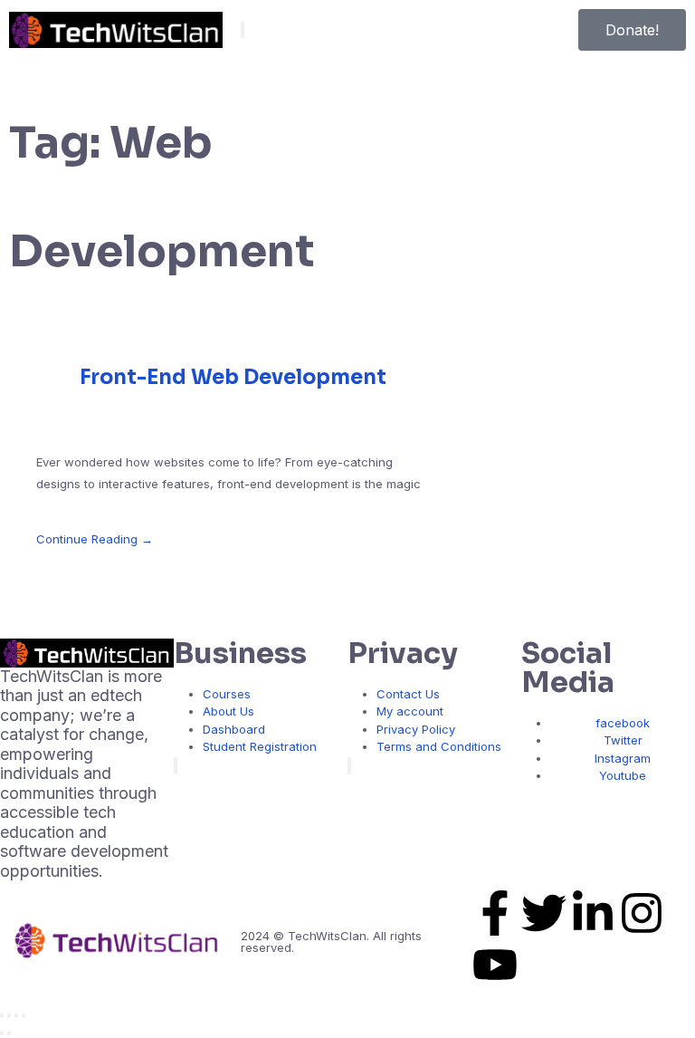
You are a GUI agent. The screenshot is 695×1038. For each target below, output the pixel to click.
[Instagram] (641, 916)
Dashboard (234, 729)
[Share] (16, 1015)
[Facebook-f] (495, 916)
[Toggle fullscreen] (9, 1015)
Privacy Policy (415, 729)
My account (409, 711)
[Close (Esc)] (23, 1015)
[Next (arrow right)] (9, 1033)
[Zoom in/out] (2, 1015)
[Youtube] (495, 968)
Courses (227, 694)
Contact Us (408, 694)
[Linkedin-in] (592, 916)
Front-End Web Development (233, 377)
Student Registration (260, 746)
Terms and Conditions (438, 746)
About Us (228, 711)
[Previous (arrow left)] (2, 1033)
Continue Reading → (94, 539)
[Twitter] (543, 916)
